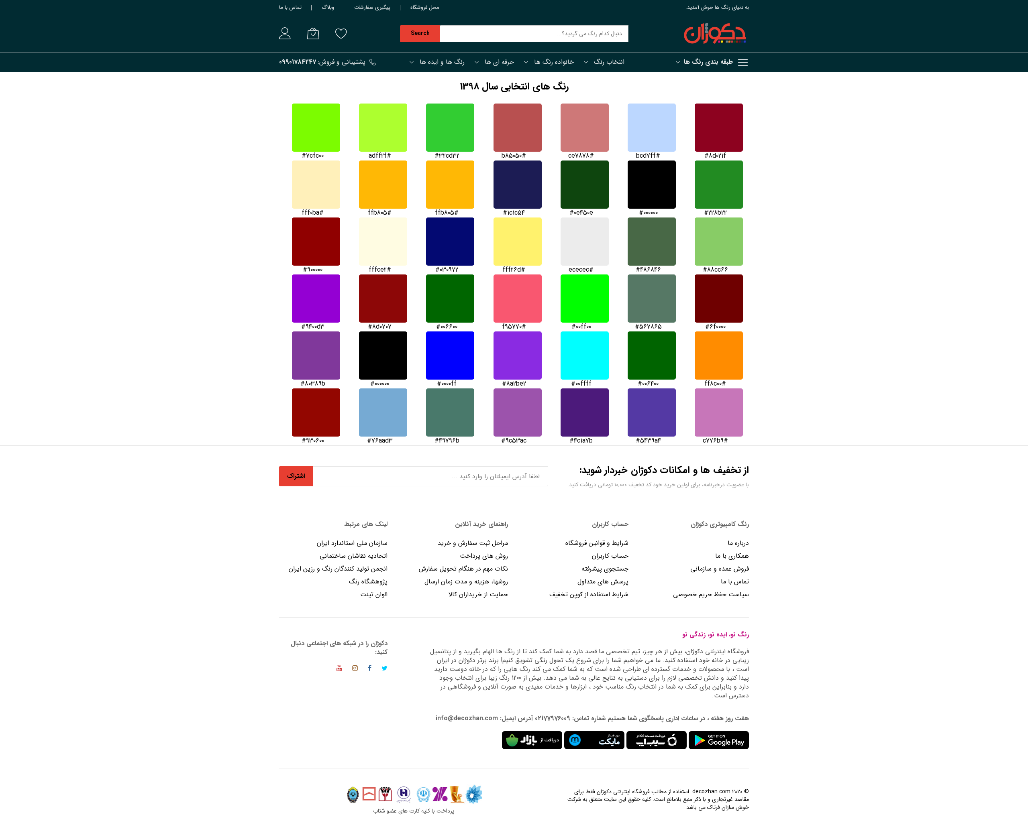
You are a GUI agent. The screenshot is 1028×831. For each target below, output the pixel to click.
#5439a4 (648, 441)
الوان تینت (374, 594)
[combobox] (534, 33)
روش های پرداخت (484, 556)
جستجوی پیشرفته (604, 569)
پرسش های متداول (602, 582)
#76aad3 (380, 441)
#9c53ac (513, 441)
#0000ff (447, 384)
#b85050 (514, 156)
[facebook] (369, 669)
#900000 (312, 270)
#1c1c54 (514, 213)
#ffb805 (447, 213)
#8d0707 (380, 327)
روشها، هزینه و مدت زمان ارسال (466, 582)
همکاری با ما (732, 556)
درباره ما (738, 543)
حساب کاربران (609, 556)
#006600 (446, 327)
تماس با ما (290, 7)
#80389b (312, 384)
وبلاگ (328, 7)
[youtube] (339, 669)
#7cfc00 (313, 156)
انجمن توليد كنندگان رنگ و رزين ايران (338, 569)
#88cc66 (715, 270)
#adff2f (380, 156)
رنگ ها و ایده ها (442, 62)
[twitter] (384, 669)
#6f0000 (715, 327)
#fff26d (513, 270)
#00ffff (581, 384)
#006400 (648, 384)
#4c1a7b (581, 441)
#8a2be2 (514, 384)
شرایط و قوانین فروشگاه (596, 543)
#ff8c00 (715, 384)
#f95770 (514, 327)
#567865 (648, 327)
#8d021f (715, 156)
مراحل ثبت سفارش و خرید (473, 543)
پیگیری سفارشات (372, 7)
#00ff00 (581, 327)
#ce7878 (581, 156)
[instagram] (355, 669)
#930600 (313, 441)
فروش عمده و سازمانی (719, 569)
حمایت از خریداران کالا (478, 594)
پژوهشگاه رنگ (368, 582)
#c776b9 (715, 441)
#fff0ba (313, 213)
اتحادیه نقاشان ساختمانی (354, 556)
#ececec (581, 270)
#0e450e (581, 213)
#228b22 (715, 213)
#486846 (648, 270)
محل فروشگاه (424, 7)
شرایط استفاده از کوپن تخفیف (588, 594)
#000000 (648, 213)
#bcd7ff (648, 156)
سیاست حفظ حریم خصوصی (711, 594)
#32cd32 (446, 156)
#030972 (446, 270)
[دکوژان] (715, 33)
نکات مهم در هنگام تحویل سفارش (463, 569)
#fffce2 (380, 270)
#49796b (446, 441)
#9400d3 (312, 327)
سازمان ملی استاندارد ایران (352, 543)
